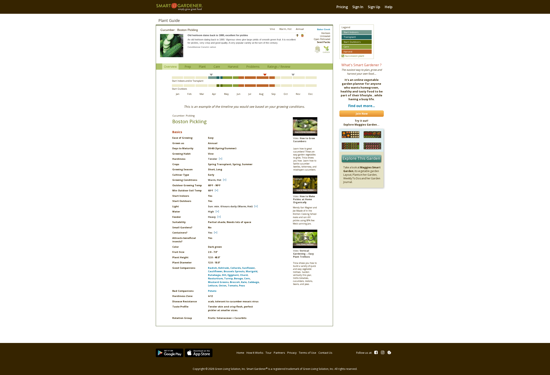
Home (240, 353)
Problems (253, 67)
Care (217, 67)
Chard (244, 275)
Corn (247, 278)
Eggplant (233, 275)
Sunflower (248, 267)
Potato (212, 290)
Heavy (212, 216)
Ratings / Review (278, 67)
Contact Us (325, 353)
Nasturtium (215, 278)
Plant (202, 67)
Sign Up (374, 7)
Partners (279, 353)
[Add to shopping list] (317, 49)
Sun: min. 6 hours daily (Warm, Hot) (230, 206)
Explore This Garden (361, 158)
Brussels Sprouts (234, 271)
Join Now (362, 113)
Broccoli (235, 282)
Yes (210, 232)
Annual (300, 29)
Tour (269, 353)
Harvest (233, 67)
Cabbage (253, 282)
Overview (170, 67)
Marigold (251, 271)
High (211, 211)
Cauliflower (215, 271)
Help (389, 7)
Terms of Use (307, 353)
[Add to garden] (326, 49)
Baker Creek (323, 29)
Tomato (233, 285)
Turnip (228, 278)
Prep (188, 67)
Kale (244, 282)
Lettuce (212, 285)
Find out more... (361, 105)
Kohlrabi (223, 267)
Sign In (357, 7)
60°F (210, 190)
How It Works (254, 353)
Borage (238, 278)
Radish (212, 267)
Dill (224, 275)
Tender (212, 158)
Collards (235, 267)
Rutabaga (214, 275)
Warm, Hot (214, 179)
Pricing (342, 7)
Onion (222, 285)
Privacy (292, 353)
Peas (242, 285)
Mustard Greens (218, 282)
